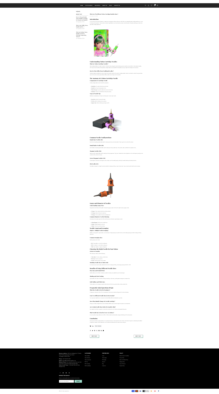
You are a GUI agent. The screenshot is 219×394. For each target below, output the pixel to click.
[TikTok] (66, 373)
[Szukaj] (145, 5)
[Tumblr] (96, 330)
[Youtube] (69, 373)
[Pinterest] (94, 330)
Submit (78, 381)
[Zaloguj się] (148, 5)
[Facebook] (90, 330)
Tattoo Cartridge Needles (108, 62)
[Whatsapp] (103, 330)
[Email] (101, 330)
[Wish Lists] (151, 5)
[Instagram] (63, 373)
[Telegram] (99, 330)
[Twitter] (92, 330)
